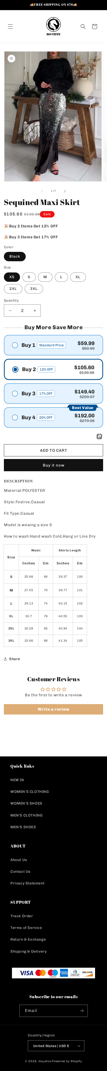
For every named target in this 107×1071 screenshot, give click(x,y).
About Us (18, 860)
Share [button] (14, 659)
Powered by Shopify (67, 1061)
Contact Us (20, 871)
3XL (34, 288)
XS (12, 277)
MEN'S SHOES (23, 827)
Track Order (21, 916)
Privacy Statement (27, 883)
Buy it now (53, 465)
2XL (13, 288)
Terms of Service (26, 928)
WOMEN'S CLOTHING (29, 791)
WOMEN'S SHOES (26, 803)
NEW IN (17, 780)
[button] (10, 26)
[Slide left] (42, 191)
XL (78, 277)
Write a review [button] (53, 709)
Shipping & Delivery (28, 951)
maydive (44, 1061)
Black (14, 256)
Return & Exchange (28, 939)
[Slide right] (65, 191)
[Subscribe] (82, 1011)
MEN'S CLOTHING (26, 815)
